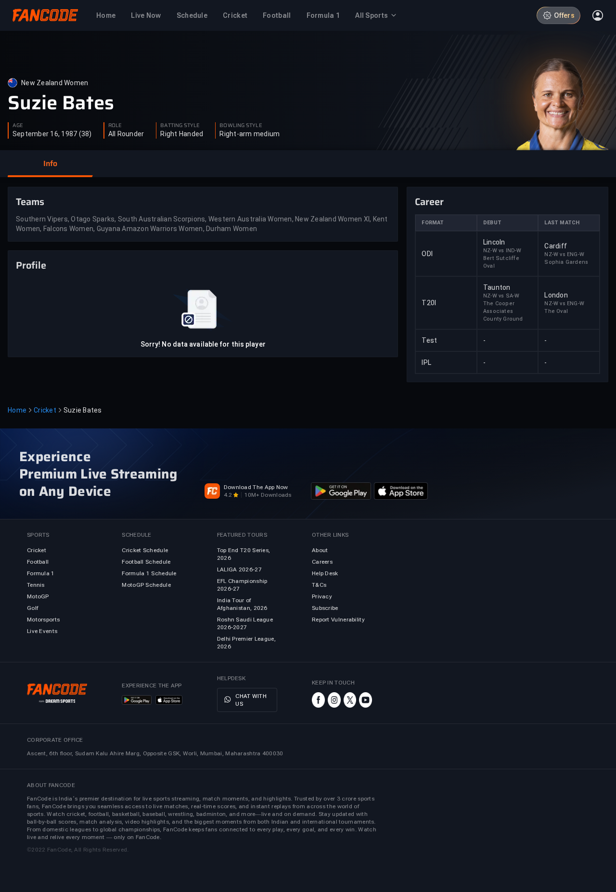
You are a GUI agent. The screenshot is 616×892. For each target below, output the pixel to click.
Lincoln (494, 242)
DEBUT (492, 223)
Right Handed (181, 134)
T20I (429, 303)
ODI (427, 254)
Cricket (45, 410)
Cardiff (555, 246)
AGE (18, 125)
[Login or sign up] (597, 15)
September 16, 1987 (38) (52, 134)
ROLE (115, 125)
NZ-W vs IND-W (502, 250)
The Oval (556, 311)
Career (429, 201)
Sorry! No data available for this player (203, 344)
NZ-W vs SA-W (501, 296)
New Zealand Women (54, 83)
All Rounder (126, 134)
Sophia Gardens (566, 262)
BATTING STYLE (180, 125)
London (556, 295)
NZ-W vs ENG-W (564, 254)
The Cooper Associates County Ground (503, 311)
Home (17, 410)
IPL (426, 362)
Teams (30, 201)
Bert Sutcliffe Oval (501, 262)
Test (429, 340)
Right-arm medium (249, 134)
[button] (50, 163)
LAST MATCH (561, 223)
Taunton (497, 287)
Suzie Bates (61, 103)
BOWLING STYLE (240, 125)
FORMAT (433, 223)
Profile (31, 265)
